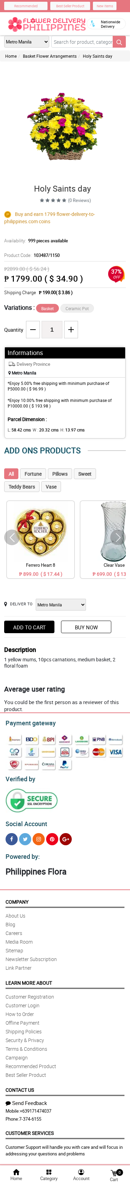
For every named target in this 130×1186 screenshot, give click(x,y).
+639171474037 (35, 1111)
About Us (15, 915)
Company (17, 901)
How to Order (20, 1014)
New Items (105, 5)
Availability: (36, 240)
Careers (14, 933)
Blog (10, 924)
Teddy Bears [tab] (22, 486)
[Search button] (119, 42)
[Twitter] (25, 839)
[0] (114, 1172)
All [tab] (11, 473)
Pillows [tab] (60, 473)
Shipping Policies (24, 1031)
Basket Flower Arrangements (50, 56)
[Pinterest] (52, 839)
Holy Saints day (97, 56)
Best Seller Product (70, 5)
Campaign (17, 1057)
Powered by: (23, 856)
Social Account (26, 824)
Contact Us (20, 1090)
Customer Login (23, 1005)
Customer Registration (30, 996)
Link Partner (19, 968)
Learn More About (29, 982)
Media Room (19, 941)
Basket (47, 308)
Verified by (20, 779)
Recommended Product (31, 1066)
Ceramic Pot (77, 308)
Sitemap (14, 950)
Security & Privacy (25, 1040)
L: (19, 430)
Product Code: (32, 255)
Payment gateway (31, 723)
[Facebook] (12, 839)
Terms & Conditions (26, 1049)
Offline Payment (23, 1022)
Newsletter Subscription (31, 959)
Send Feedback (29, 1102)
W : (46, 430)
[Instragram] (39, 839)
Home (11, 56)
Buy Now (86, 627)
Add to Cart (29, 627)
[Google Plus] (66, 839)
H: (72, 430)
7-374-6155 (30, 1119)
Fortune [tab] (33, 473)
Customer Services (30, 1133)
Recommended (26, 5)
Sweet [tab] (85, 473)
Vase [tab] (51, 486)
